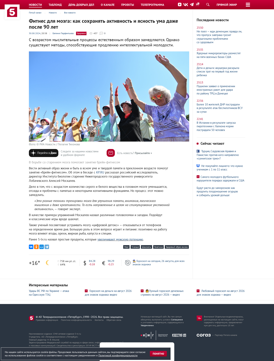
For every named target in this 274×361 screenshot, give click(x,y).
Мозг (126, 247)
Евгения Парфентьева (63, 33)
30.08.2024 (34, 33)
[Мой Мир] (41, 247)
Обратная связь (113, 320)
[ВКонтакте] (31, 247)
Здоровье (81, 33)
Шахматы (146, 247)
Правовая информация (47, 320)
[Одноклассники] (36, 247)
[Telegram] (47, 247)
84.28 (92, 261)
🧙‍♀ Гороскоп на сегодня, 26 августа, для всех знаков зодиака (159, 262)
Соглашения (177, 319)
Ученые (135, 247)
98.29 (111, 261)
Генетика (158, 247)
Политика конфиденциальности (76, 320)
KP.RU (100, 172)
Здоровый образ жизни (177, 247)
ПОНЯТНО (158, 353)
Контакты (99, 320)
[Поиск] (208, 4)
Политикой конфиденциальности (118, 355)
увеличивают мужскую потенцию (120, 239)
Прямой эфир (227, 5)
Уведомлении (147, 325)
